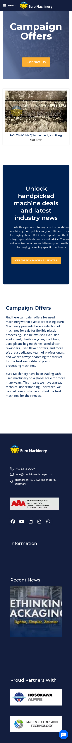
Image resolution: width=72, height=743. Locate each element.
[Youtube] (21, 521)
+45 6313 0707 (25, 468)
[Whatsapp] (48, 521)
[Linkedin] (30, 521)
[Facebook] (12, 521)
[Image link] (28, 449)
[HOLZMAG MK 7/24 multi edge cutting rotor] (36, 111)
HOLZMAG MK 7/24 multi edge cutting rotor (36, 137)
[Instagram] (39, 521)
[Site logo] (36, 5)
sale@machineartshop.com (34, 474)
